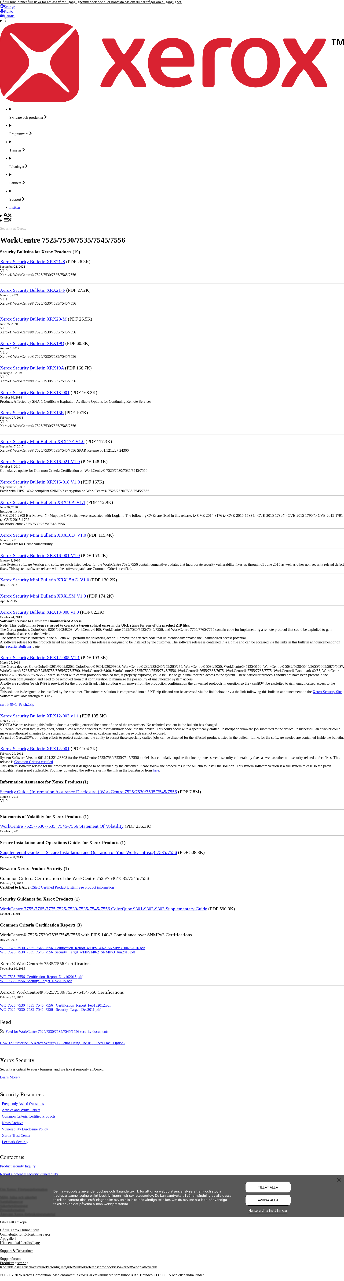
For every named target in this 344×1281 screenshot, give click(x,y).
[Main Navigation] (172, 220)
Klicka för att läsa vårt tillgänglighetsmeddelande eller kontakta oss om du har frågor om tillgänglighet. (106, 2)
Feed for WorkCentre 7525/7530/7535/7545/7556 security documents (57, 1032)
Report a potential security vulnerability (29, 1174)
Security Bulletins (18, 646)
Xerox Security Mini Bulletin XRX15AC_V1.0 (44, 579)
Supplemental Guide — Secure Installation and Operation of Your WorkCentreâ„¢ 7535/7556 (88, 852)
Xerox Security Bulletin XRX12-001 (35, 748)
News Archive (12, 1123)
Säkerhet (124, 1267)
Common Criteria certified (33, 762)
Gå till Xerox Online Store (19, 1230)
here (156, 770)
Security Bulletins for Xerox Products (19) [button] (40, 251)
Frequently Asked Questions (23, 1104)
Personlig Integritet (60, 1267)
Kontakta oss (9, 1267)
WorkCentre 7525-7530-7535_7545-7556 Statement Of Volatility (62, 826)
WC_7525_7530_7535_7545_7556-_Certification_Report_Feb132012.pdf (55, 1005)
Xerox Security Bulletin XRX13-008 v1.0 (39, 612)
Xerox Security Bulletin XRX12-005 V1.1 (40, 657)
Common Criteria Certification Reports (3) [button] (41, 925)
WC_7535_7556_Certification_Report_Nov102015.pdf (41, 977)
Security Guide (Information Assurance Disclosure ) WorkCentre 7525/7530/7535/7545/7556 (88, 791)
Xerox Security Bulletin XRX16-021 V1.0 (40, 461)
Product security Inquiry (18, 1166)
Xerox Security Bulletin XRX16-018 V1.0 (40, 481)
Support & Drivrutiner (16, 1251)
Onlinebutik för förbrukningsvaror (25, 1234)
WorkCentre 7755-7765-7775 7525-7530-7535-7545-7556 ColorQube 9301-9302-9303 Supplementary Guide (103, 908)
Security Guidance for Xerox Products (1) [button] (40, 899)
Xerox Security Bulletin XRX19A (32, 367)
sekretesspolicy (141, 1195)
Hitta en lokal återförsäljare (20, 1243)
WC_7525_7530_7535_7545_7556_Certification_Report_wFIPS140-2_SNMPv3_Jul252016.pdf (72, 948)
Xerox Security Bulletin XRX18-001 (35, 392)
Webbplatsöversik (144, 1267)
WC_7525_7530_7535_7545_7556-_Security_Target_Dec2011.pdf (50, 1010)
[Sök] (172, 215)
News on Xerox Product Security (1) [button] (34, 868)
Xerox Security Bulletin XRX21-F (32, 290)
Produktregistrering (14, 1263)
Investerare (38, 1267)
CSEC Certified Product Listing (53, 887)
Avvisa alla (268, 1200)
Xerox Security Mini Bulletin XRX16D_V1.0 (43, 535)
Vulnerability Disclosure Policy (25, 1129)
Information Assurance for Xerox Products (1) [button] (44, 781)
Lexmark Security (15, 1142)
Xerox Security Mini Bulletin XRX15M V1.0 (43, 595)
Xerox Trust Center (16, 1135)
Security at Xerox (13, 228)
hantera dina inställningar (86, 1200)
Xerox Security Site (327, 692)
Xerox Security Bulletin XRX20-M (33, 318)
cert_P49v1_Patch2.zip (17, 704)
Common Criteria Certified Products (28, 1116)
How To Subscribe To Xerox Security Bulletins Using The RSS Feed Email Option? (62, 1043)
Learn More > (10, 1077)
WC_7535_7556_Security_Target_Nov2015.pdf (36, 981)
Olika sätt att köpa (13, 1222)
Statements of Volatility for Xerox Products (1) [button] (44, 816)
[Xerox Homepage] (172, 101)
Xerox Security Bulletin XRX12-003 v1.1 (39, 715)
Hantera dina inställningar (268, 1210)
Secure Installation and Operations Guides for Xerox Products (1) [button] (62, 842)
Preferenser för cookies (101, 1267)
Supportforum (10, 1259)
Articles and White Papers (21, 1110)
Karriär (24, 1267)
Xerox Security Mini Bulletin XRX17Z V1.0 (42, 441)
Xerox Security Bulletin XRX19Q (32, 343)
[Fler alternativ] (172, 20)
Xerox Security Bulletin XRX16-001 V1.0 (40, 555)
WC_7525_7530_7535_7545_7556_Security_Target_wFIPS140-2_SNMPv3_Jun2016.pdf (67, 952)
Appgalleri (8, 1238)
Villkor (79, 1267)
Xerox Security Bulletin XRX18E (32, 412)
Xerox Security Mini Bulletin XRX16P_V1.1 (42, 502)
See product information (96, 887)
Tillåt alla (268, 1187)
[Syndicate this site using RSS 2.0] (2, 1032)
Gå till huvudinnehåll (15, 2)
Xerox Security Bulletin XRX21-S (32, 261)
